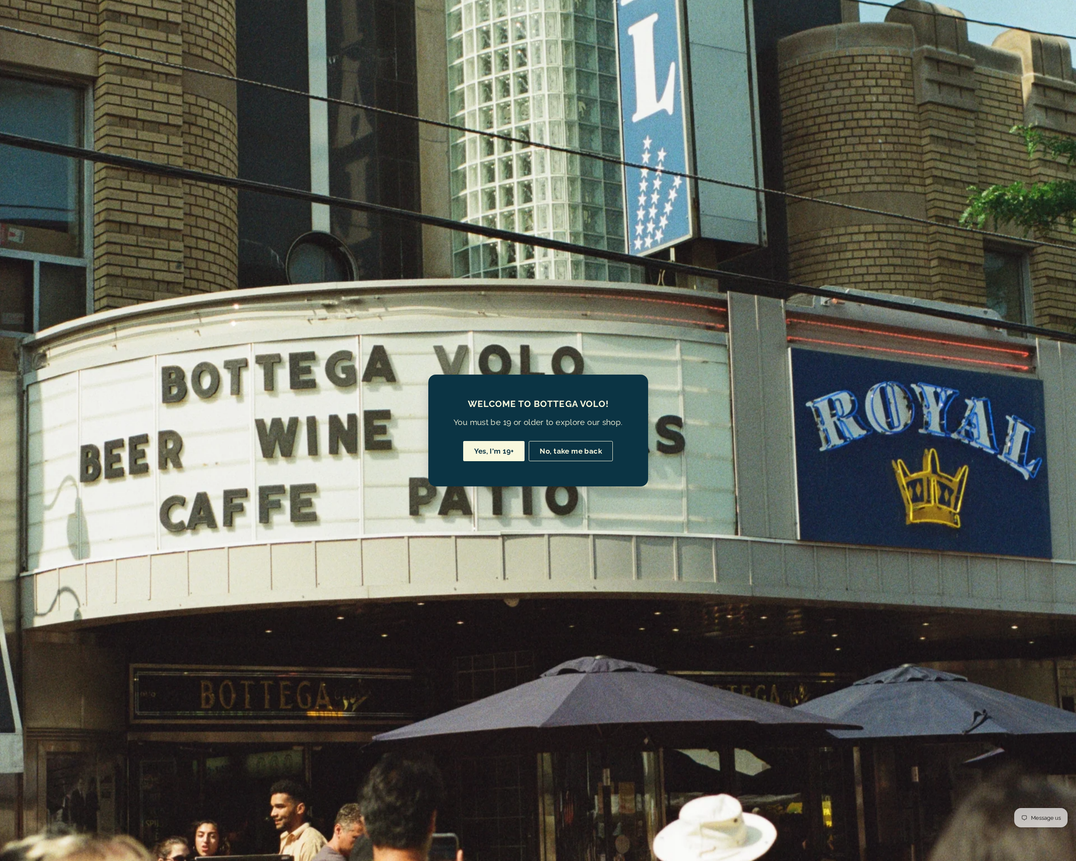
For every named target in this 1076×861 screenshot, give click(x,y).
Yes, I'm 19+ (494, 451)
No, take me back (571, 451)
